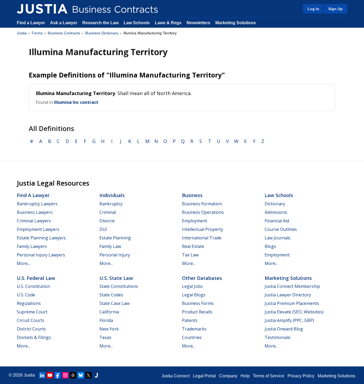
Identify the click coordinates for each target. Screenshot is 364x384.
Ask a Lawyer (64, 23)
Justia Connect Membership (292, 286)
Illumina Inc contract (76, 102)
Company (228, 376)
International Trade (201, 238)
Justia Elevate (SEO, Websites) (294, 312)
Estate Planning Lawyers (41, 238)
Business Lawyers (34, 212)
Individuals (112, 195)
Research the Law (100, 23)
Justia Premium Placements (292, 303)
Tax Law (190, 255)
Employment (194, 221)
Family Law (110, 246)
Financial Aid (277, 221)
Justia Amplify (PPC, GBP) (289, 320)
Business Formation (202, 204)
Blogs (270, 246)
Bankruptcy (111, 204)
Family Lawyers (32, 246)
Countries (192, 337)
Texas (105, 337)
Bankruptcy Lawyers (37, 204)
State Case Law (114, 303)
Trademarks (194, 329)
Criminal (107, 212)
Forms (37, 33)
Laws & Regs (168, 23)
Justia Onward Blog (284, 329)
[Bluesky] (81, 375)
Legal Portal (204, 376)
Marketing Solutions (235, 23)
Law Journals (277, 238)
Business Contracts (64, 33)
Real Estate (193, 246)
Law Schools (137, 23)
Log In (313, 9)
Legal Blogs (193, 295)
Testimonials (277, 337)
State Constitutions (118, 286)
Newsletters (198, 23)
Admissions (276, 212)
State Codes (111, 295)
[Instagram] (65, 375)
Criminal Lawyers (34, 221)
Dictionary (275, 204)
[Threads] (73, 375)
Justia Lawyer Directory (288, 295)
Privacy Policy (301, 376)
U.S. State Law (116, 278)
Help (245, 376)
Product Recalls (197, 312)
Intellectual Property (202, 229)
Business (192, 195)
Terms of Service (268, 376)
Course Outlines (281, 229)
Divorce (107, 221)
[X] (88, 375)
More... (23, 263)
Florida (106, 320)
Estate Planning (115, 238)
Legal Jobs (192, 286)
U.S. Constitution (33, 286)
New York (109, 329)
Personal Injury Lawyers (41, 255)
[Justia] (42, 9)
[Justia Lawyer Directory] (96, 375)
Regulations (29, 303)
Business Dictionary (101, 33)
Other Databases (202, 278)
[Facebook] (57, 375)
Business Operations (203, 212)
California (109, 312)
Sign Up (335, 9)
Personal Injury (114, 255)
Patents (189, 320)
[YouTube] (50, 375)
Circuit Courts (30, 320)
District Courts (31, 329)
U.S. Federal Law (36, 278)
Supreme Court (32, 312)
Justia (22, 33)
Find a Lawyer (31, 23)
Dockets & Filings (34, 337)
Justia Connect (175, 376)
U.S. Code (26, 295)
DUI (103, 229)
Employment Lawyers (38, 229)
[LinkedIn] (42, 375)
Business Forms (198, 303)
